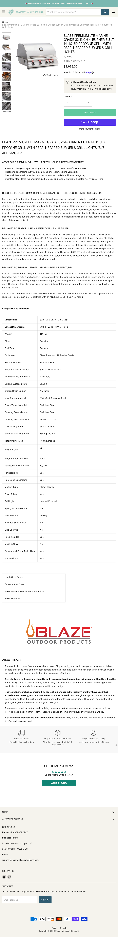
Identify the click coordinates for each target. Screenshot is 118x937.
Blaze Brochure (12, 598)
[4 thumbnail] (6, 66)
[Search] (105, 12)
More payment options (89, 129)
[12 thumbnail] (6, 86)
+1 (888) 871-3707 (19, 832)
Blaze (69, 56)
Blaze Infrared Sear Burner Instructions (24, 591)
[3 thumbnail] (6, 57)
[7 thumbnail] (6, 96)
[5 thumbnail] (6, 76)
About (54, 928)
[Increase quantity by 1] (88, 102)
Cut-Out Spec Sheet (15, 584)
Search (63, 928)
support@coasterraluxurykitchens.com (20, 860)
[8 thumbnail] (6, 106)
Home (5, 22)
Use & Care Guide (14, 577)
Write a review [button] (59, 782)
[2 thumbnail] (6, 47)
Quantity (68, 96)
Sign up (45, 899)
